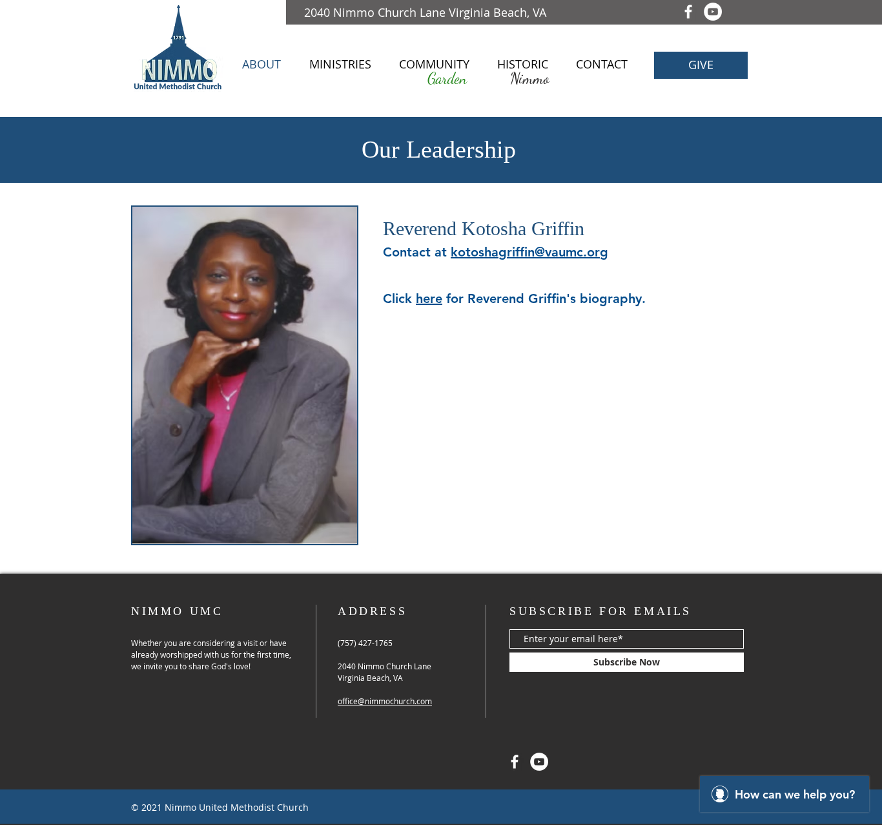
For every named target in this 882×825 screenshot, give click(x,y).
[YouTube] (713, 12)
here (429, 298)
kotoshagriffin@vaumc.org (529, 252)
